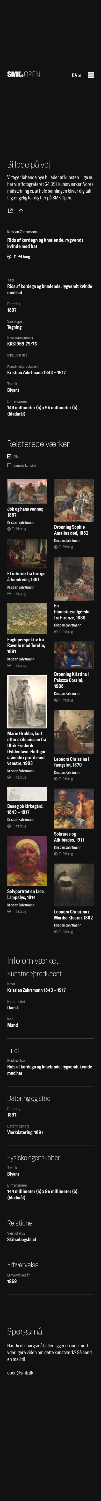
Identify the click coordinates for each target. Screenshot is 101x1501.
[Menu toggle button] (90, 75)
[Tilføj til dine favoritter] (22, 210)
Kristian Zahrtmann (25, 372)
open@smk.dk (20, 1373)
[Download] (11, 210)
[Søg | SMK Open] (23, 75)
